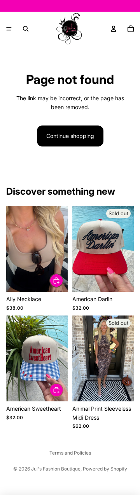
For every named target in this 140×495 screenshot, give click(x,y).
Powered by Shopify (105, 469)
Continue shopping (70, 135)
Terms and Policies (70, 453)
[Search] (25, 28)
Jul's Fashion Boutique (55, 469)
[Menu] (9, 29)
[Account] (113, 28)
